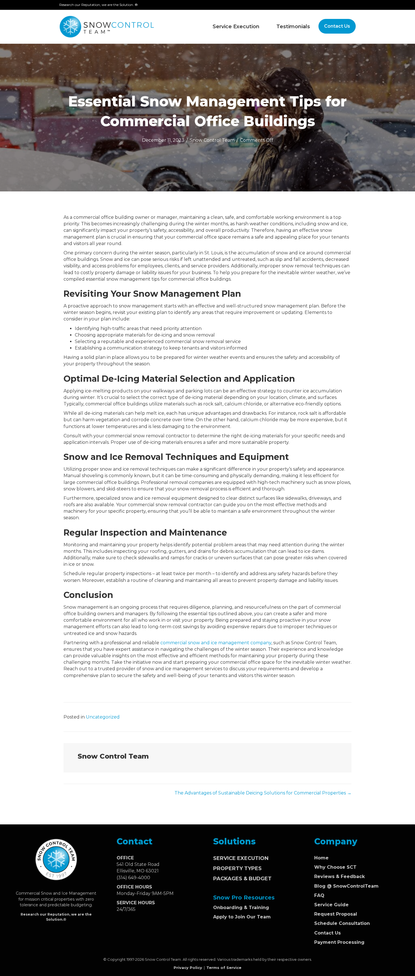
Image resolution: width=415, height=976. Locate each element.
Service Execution (236, 26)
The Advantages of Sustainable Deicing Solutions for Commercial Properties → (262, 793)
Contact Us (337, 26)
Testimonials (293, 26)
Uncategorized (103, 717)
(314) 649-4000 (133, 877)
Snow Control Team (212, 140)
